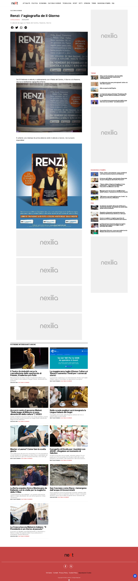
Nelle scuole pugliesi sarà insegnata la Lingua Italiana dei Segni (68, 411)
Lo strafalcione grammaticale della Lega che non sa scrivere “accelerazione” (113, 101)
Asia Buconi (13, 382)
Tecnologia (67, 3)
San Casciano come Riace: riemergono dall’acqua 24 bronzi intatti (68, 489)
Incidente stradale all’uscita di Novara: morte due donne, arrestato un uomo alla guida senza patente (113, 207)
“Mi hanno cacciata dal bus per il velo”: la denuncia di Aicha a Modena (113, 197)
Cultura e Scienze (54, 3)
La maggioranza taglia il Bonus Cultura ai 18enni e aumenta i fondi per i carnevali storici (69, 373)
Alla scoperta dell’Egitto (108, 88)
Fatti (80, 3)
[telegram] (26, 29)
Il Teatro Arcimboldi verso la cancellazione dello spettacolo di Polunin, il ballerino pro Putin (25, 373)
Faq (113, 3)
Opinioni (87, 3)
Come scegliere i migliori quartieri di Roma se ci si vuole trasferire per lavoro (113, 219)
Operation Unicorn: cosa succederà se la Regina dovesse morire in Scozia (113, 231)
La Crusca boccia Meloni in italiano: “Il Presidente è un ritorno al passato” (28, 528)
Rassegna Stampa (104, 3)
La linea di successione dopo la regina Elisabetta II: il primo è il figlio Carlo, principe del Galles (112, 225)
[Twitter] (70, 565)
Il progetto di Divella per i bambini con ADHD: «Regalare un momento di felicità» (67, 451)
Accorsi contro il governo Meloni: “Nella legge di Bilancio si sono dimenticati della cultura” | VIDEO (26, 412)
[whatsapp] (21, 29)
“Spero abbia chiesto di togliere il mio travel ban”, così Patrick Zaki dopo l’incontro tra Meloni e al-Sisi (112, 185)
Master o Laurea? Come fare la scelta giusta (28, 450)
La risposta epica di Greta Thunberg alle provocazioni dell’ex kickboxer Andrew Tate (113, 95)
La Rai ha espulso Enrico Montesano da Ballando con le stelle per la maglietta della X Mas (28, 490)
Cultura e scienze (16, 10)
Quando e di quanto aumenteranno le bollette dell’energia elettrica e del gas (113, 213)
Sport (75, 3)
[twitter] (17, 29)
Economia (42, 3)
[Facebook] (64, 565)
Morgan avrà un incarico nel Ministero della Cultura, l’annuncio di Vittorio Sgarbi (114, 191)
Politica (35, 3)
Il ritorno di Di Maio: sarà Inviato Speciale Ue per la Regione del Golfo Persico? (113, 179)
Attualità (26, 3)
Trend (94, 3)
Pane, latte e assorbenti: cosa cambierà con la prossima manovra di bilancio (113, 173)
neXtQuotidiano (15, 19)
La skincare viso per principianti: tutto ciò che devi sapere (114, 83)
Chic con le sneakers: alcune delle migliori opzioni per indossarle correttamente (111, 77)
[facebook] (12, 29)
